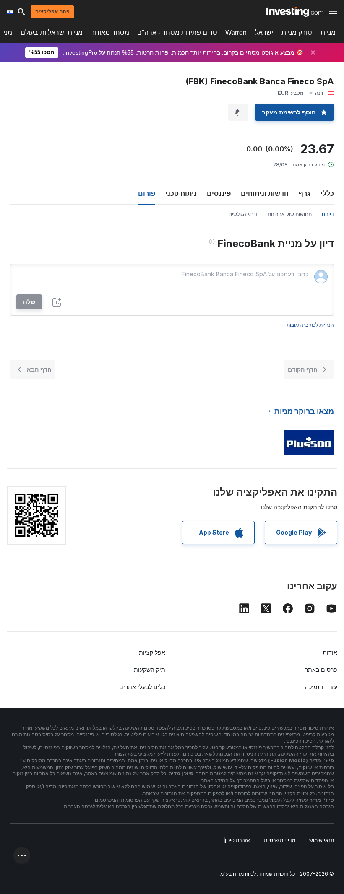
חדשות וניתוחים (265, 193)
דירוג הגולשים (243, 214)
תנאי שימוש (321, 840)
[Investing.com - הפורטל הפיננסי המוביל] (294, 12)
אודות (330, 652)
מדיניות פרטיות (279, 840)
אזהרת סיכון (237, 840)
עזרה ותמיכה (321, 686)
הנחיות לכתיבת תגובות (310, 325)
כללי (327, 193)
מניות (328, 32)
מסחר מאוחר (110, 32)
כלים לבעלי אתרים (142, 686)
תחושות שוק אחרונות (290, 214)
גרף (304, 193)
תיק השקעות (149, 669)
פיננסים (219, 193)
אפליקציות (152, 652)
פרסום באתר (321, 669)
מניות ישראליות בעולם (52, 32)
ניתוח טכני (181, 193)
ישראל (264, 32)
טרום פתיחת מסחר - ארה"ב (177, 32)
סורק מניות (296, 32)
